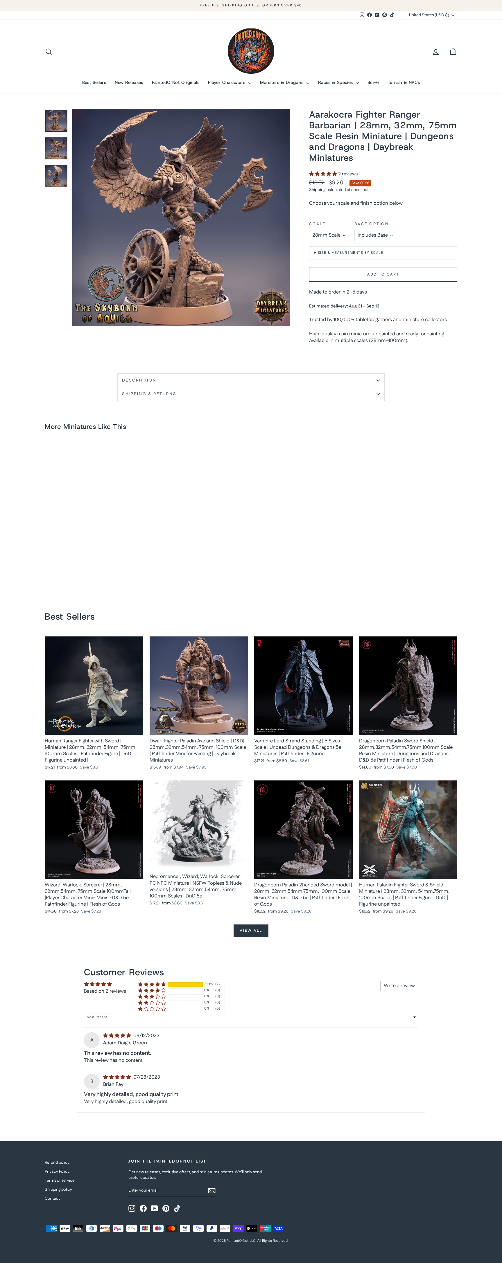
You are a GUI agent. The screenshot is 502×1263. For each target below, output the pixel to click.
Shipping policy (58, 1189)
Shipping (317, 190)
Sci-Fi (373, 82)
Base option (371, 224)
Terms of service (60, 1180)
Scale (317, 224)
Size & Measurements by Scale (350, 252)
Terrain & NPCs (404, 82)
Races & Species (336, 82)
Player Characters (227, 82)
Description (139, 380)
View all (251, 930)
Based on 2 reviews (105, 991)
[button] (323, 174)
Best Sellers (94, 82)
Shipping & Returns (149, 394)
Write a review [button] (399, 985)
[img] (117, 1035)
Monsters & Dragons (282, 82)
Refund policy (57, 1162)
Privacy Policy (57, 1171)
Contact (52, 1198)
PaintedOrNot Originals (175, 82)
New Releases (129, 82)
